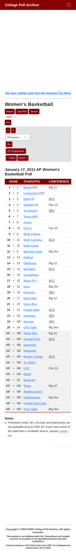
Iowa (27, 286)
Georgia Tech (32, 339)
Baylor (28, 187)
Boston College (33, 356)
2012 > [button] (23, 158)
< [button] (8, 130)
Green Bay (30, 304)
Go (8, 122)
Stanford (29, 204)
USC (27, 368)
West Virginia (32, 234)
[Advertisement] (38, 50)
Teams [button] (34, 111)
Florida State (32, 309)
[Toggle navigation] (69, 4)
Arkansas (29, 315)
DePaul (28, 257)
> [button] (13, 130)
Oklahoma (30, 263)
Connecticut (31, 193)
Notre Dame (31, 245)
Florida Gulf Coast (35, 403)
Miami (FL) (30, 280)
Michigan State (33, 251)
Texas (27, 385)
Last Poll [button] (22, 111)
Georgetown (31, 274)
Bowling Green (33, 391)
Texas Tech (31, 333)
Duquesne (30, 344)
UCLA (27, 228)
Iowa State (30, 298)
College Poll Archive (22, 5)
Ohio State (30, 327)
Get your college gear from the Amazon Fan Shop (38, 93)
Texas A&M (31, 216)
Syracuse (29, 379)
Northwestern (32, 397)
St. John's (30, 362)
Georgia (29, 321)
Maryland (29, 269)
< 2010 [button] (11, 158)
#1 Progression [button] (15, 151)
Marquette (30, 350)
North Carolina (33, 239)
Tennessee (30, 210)
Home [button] (9, 111)
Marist (27, 374)
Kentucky (29, 292)
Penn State (30, 409)
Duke (27, 199)
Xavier (28, 222)
